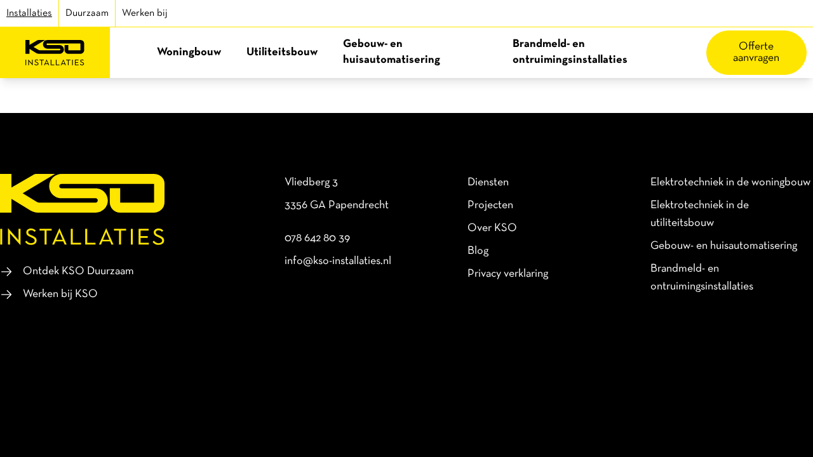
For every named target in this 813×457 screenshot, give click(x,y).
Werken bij (145, 13)
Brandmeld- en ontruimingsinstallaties (570, 52)
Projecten (490, 205)
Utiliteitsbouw (282, 52)
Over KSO (492, 228)
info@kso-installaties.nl (338, 261)
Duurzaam (87, 13)
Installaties (29, 13)
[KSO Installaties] (55, 52)
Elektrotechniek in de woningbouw (730, 182)
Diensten (488, 182)
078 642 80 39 (317, 238)
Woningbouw (189, 52)
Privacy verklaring (507, 273)
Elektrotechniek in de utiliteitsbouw (699, 214)
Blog (477, 251)
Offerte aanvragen (756, 52)
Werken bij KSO (60, 294)
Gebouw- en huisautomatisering (391, 52)
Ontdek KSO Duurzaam (78, 271)
